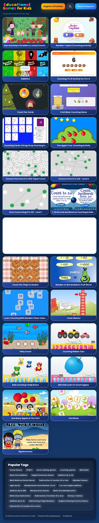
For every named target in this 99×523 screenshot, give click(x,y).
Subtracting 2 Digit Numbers (41, 501)
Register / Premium (53, 6)
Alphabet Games (80, 480)
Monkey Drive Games (39, 491)
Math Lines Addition (18, 475)
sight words (15, 485)
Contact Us (67, 516)
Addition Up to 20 (65, 475)
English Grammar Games (43, 475)
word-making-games (46, 470)
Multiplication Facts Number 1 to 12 (39, 485)
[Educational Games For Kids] (17, 6)
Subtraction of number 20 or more (25, 506)
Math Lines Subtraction (20, 496)
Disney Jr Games (75, 496)
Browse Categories (85, 6)
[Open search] (70, 6)
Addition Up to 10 (17, 501)
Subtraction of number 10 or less (49, 496)
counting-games (67, 470)
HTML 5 (29, 470)
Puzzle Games (16, 470)
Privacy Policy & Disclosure (49, 516)
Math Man (84, 470)
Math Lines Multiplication (64, 491)
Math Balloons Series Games (22, 480)
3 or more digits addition (70, 485)
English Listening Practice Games (73, 501)
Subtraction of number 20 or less (53, 480)
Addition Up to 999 (18, 491)
